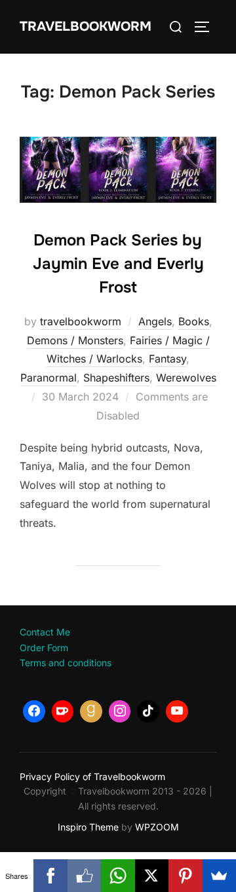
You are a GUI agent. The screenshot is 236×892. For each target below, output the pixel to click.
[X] (151, 875)
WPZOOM (157, 826)
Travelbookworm (85, 26)
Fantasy (167, 358)
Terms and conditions (65, 662)
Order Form (44, 647)
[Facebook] (34, 711)
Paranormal (48, 377)
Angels (155, 321)
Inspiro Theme (88, 826)
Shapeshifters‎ (116, 377)
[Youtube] (177, 711)
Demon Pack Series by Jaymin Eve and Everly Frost (118, 263)
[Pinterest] (185, 875)
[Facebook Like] (84, 875)
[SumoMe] (219, 875)
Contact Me (45, 631)
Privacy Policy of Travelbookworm (92, 776)
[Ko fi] (63, 711)
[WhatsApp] (117, 875)
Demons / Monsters (75, 340)
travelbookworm (80, 321)
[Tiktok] (148, 711)
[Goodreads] (91, 711)
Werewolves (186, 377)
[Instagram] (120, 711)
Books (193, 321)
